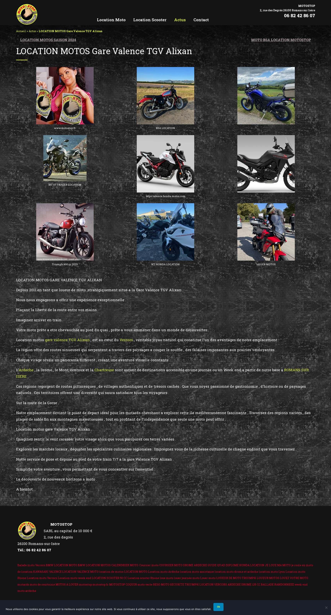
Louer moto (208, 578)
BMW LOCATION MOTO (61, 565)
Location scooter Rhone (143, 578)
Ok (218, 606)
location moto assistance (197, 571)
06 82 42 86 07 (299, 15)
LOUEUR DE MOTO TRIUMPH (236, 578)
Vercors (126, 339)
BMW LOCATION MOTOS (94, 565)
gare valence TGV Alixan (67, 339)
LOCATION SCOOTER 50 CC (109, 578)
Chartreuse (104, 369)
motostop (85, 584)
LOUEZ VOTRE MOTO (294, 578)
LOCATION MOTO (135, 571)
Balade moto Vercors (31, 565)
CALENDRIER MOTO (124, 565)
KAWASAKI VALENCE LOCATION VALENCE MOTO (66, 571)
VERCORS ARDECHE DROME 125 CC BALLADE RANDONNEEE (254, 584)
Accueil (21, 31)
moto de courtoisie (42, 584)
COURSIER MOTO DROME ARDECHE (183, 565)
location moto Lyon (272, 571)
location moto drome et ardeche (236, 571)
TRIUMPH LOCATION (199, 584)
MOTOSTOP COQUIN (123, 584)
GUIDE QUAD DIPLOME (223, 565)
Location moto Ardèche (163, 571)
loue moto (166, 578)
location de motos (111, 571)
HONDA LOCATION (251, 565)
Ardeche (26, 369)
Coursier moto (149, 565)
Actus (32, 31)
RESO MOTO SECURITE (168, 584)
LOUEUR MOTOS (268, 578)
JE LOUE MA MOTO (278, 565)
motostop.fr (101, 584)
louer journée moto (187, 578)
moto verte (145, 584)
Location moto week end (74, 578)
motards (23, 584)
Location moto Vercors (42, 578)
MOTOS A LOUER (67, 584)
